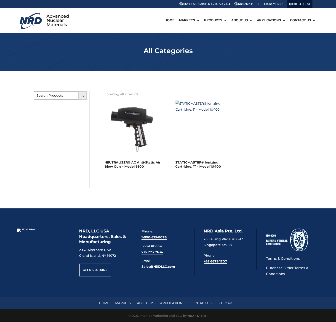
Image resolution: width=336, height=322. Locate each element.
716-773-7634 (152, 252)
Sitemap (225, 303)
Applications (269, 20)
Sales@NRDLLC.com (158, 267)
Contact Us (300, 20)
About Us (239, 20)
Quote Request (299, 4)
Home (170, 20)
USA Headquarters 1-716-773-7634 (206, 4)
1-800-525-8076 (154, 237)
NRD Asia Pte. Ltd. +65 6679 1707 (260, 4)
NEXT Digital (198, 315)
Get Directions (95, 270)
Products (213, 20)
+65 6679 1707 (215, 261)
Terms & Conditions (283, 258)
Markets (187, 20)
